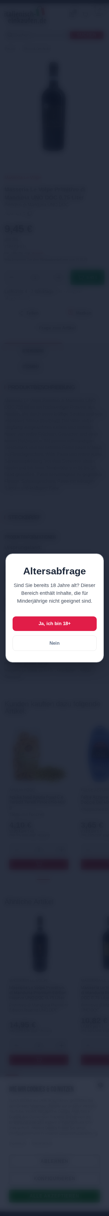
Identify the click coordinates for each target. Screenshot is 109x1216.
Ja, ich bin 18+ (55, 623)
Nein (54, 643)
